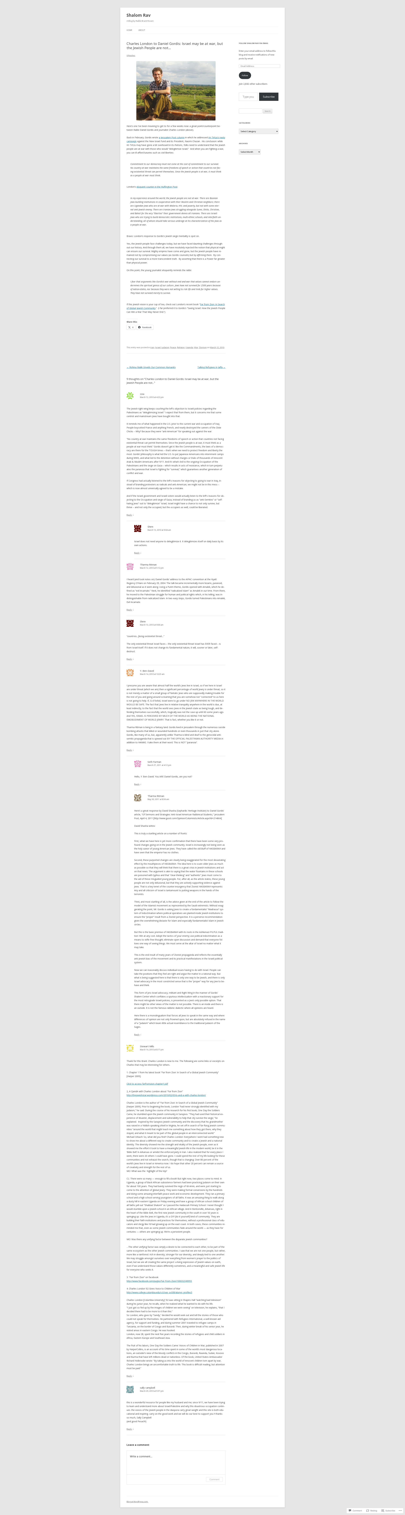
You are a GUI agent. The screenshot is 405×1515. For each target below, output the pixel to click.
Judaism (165, 347)
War (196, 347)
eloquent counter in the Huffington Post (157, 186)
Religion (181, 347)
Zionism (203, 347)
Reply (129, 514)
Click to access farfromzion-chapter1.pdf (147, 1083)
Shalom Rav (139, 15)
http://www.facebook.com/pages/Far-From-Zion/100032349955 (159, 1281)
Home (129, 30)
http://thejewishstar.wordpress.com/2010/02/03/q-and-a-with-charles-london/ (166, 1095)
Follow (245, 75)
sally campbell (147, 1387)
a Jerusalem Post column (171, 137)
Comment (214, 1479)
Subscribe (269, 96)
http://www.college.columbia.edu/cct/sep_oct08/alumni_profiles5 (159, 1292)
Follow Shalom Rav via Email (253, 43)
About (141, 30)
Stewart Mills (147, 1046)
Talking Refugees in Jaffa (211, 367)
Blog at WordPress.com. (137, 1501)
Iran (152, 347)
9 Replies (131, 55)
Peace (173, 347)
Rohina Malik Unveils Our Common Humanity (151, 367)
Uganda (189, 347)
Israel (158, 347)
